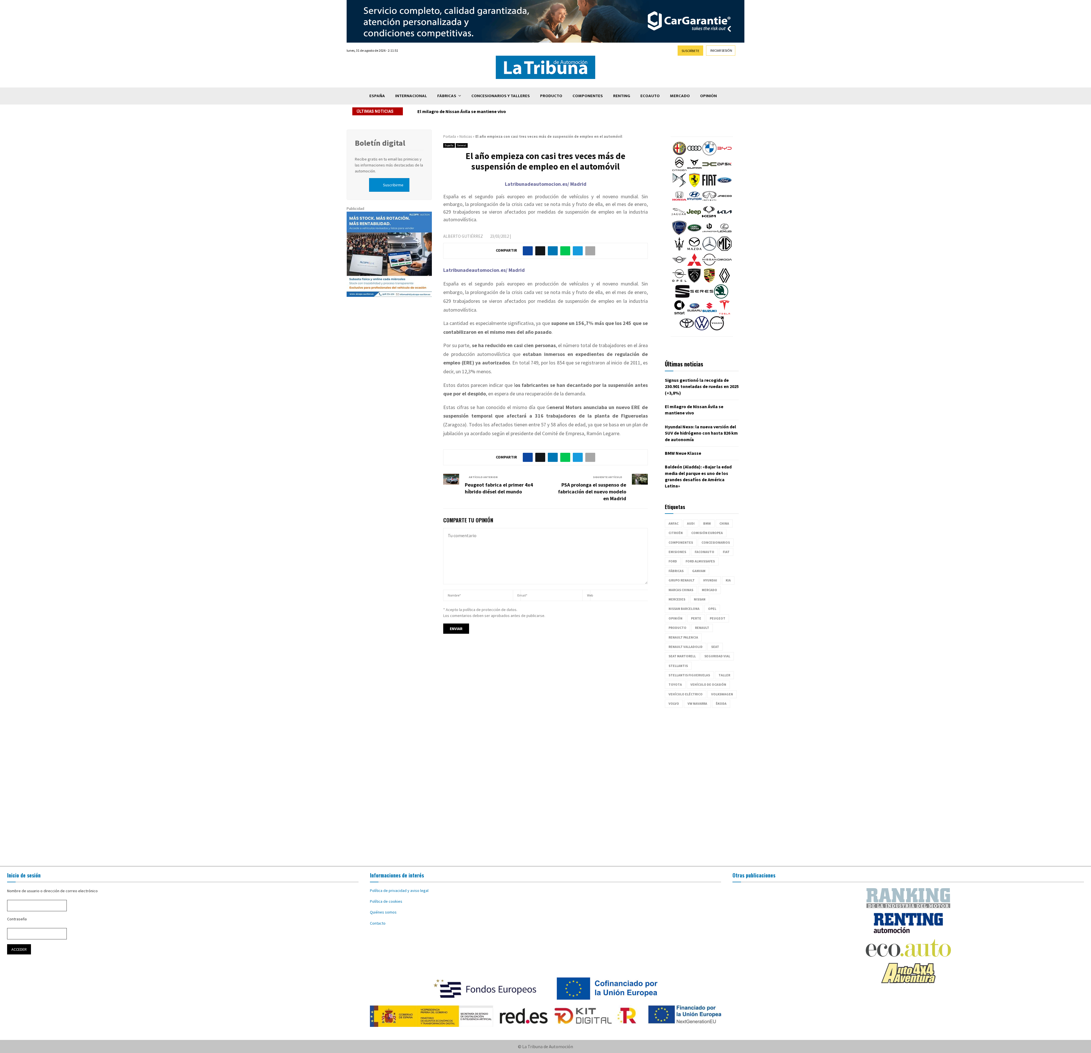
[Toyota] (687, 328)
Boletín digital (380, 143)
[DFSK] (724, 169)
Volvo (674, 703)
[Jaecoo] (724, 201)
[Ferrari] (694, 185)
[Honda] (679, 201)
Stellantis (678, 666)
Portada (449, 136)
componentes (681, 542)
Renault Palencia (683, 637)
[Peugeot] (694, 281)
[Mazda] (694, 249)
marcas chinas (681, 590)
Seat (715, 647)
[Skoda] (721, 297)
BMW (707, 523)
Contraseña (17, 918)
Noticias (465, 136)
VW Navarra (697, 703)
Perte (696, 618)
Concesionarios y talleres (500, 95)
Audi (691, 523)
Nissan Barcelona (684, 608)
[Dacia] (709, 169)
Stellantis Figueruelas (689, 675)
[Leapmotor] (709, 233)
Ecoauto (650, 95)
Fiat (726, 552)
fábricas (676, 571)
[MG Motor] (724, 249)
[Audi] (694, 154)
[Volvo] (717, 328)
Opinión (708, 95)
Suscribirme (393, 184)
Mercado (680, 95)
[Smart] (679, 313)
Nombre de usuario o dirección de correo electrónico (52, 890)
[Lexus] (724, 233)
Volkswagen (722, 694)
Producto (551, 95)
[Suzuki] (709, 313)
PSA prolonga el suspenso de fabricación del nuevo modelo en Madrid (592, 491)
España (377, 95)
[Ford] (724, 185)
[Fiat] (709, 185)
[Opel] (679, 281)
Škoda (721, 703)
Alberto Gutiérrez (463, 236)
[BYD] (724, 154)
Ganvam (698, 571)
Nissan (699, 599)
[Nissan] (709, 265)
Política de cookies (386, 901)
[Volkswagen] (702, 328)
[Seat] (682, 297)
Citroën (676, 533)
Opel (712, 608)
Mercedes (677, 599)
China (724, 523)
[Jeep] (694, 217)
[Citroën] (679, 169)
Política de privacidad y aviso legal (399, 890)
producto (677, 627)
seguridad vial (717, 656)
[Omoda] (724, 265)
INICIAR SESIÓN (721, 50)
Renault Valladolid (686, 647)
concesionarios (715, 542)
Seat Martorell (682, 656)
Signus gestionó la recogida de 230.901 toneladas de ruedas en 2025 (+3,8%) (702, 386)
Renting (621, 95)
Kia (728, 580)
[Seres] (701, 297)
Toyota (675, 684)
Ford (673, 561)
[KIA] (724, 217)
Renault (702, 627)
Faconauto (704, 552)
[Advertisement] (545, 787)
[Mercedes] (709, 249)
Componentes (587, 95)
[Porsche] (709, 281)
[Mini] (679, 265)
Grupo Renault (682, 580)
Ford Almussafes (700, 561)
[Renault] (724, 281)
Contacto (378, 923)
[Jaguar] (679, 217)
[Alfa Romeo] (679, 154)
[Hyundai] (694, 201)
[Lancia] (679, 233)
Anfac (673, 523)
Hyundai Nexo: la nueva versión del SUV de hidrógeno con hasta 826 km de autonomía (504, 111)
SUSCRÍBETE (690, 51)
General (461, 145)
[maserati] (679, 249)
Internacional (411, 95)
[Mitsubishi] (694, 265)
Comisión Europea (707, 533)
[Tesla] (724, 313)
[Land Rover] (694, 233)
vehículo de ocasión (708, 684)
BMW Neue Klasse (683, 453)
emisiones (677, 552)
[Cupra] (694, 169)
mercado (709, 590)
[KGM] (709, 217)
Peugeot (717, 618)
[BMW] (709, 154)
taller (724, 675)
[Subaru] (694, 313)
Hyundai (710, 580)
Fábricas (446, 95)
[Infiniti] (709, 201)
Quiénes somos (383, 912)
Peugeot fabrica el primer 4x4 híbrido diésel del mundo (499, 488)
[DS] (679, 185)
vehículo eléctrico (686, 694)
